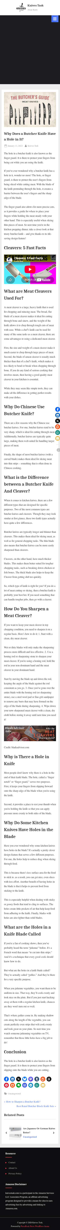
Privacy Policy (15, 1173)
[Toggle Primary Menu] (54, 18)
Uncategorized (14, 1093)
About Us (12, 1168)
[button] (6, 1079)
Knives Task (36, 5)
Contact (11, 1162)
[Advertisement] (30, 54)
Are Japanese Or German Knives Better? (39, 1130)
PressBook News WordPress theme (35, 1226)
